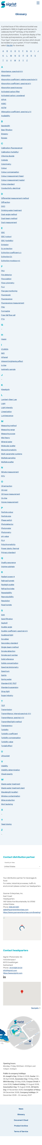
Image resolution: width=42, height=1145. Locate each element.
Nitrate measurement (10, 472)
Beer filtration (6, 130)
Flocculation (6, 279)
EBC (3, 233)
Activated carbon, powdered (13, 96)
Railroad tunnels (7, 581)
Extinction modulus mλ (10, 261)
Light (3, 404)
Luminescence (7, 416)
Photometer (6, 528)
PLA (3, 540)
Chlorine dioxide (7, 156)
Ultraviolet (5, 756)
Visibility (4, 766)
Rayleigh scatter (7, 585)
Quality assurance (8, 563)
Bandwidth (5, 126)
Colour (4, 168)
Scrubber (5, 639)
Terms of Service (21, 1131)
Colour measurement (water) (13, 180)
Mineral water (6, 442)
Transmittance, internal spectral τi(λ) (16, 714)
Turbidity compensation (11, 738)
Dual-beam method (9, 218)
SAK (3, 615)
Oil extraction (6, 486)
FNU (3, 307)
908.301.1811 (14, 907)
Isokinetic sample (8, 369)
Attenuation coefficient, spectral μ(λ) (16, 112)
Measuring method (9, 426)
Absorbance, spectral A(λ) (12, 71)
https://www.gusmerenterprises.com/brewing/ (22, 912)
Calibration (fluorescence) (11, 148)
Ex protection (6, 249)
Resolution (5, 601)
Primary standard (8, 553)
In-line (3, 365)
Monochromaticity (9, 450)
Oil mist (4, 490)
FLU (3, 287)
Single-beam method (10, 647)
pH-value (5, 536)
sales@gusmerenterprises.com (15, 910)
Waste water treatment (10, 784)
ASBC (3, 104)
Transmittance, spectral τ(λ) (12, 718)
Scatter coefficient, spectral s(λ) (14, 631)
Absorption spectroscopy (11, 88)
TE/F (3, 706)
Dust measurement (9, 223)
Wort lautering (7, 804)
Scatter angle (6, 627)
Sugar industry (7, 696)
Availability (5, 116)
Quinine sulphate (8, 567)
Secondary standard (9, 643)
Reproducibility (7, 597)
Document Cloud (21, 1120)
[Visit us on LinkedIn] (22, 977)
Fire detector (6, 275)
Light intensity (7, 408)
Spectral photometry (9, 667)
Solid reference (7, 659)
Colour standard (7, 184)
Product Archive (21, 1126)
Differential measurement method (15, 198)
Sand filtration (7, 619)
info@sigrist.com (10, 971)
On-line (4, 498)
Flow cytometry (7, 283)
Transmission (6, 710)
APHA (3, 100)
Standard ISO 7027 (8, 683)
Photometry (6, 532)
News (21, 1109)
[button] (22, 866)
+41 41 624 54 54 (15, 968)
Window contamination (10, 796)
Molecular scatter (8, 446)
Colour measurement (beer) (12, 176)
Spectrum (5, 671)
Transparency (6, 726)
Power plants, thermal (10, 549)
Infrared (4, 357)
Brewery (4, 134)
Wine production (8, 800)
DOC (3, 206)
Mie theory (5, 438)
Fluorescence (6, 299)
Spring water (6, 679)
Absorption (5, 76)
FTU (3, 319)
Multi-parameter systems (11, 454)
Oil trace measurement (10, 494)
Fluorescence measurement (12, 303)
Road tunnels (6, 605)
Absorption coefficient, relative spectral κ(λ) (19, 80)
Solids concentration (9, 663)
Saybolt (4, 623)
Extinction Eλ (6, 257)
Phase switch (6, 520)
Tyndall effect (6, 746)
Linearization (6, 412)
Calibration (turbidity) (10, 152)
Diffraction (5, 202)
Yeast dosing (6, 824)
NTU (3, 476)
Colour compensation (10, 172)
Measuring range (8, 430)
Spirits (3, 675)
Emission (4, 245)
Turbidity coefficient (9, 734)
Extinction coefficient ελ (11, 253)
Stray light (5, 691)
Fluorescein (6, 295)
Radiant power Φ (8, 577)
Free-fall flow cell (8, 315)
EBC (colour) (6, 237)
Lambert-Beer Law (9, 400)
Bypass (4, 138)
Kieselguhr (5, 389)
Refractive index (7, 589)
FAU (3, 271)
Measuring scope (8, 434)
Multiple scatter (7, 462)
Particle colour (7, 512)
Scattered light (7, 635)
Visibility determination (10, 770)
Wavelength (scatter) (9, 792)
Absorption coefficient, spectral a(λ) (16, 84)
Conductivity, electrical (10, 188)
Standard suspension (9, 687)
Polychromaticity (8, 544)
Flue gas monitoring (9, 291)
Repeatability (6, 593)
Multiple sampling (8, 458)
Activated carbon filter (10, 92)
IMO (3, 353)
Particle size (6, 516)
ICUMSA (4, 349)
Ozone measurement (9, 502)
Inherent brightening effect (12, 361)
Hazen (3, 339)
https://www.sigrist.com (12, 973)
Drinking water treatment (11, 210)
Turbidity (4, 730)
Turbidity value (7, 742)
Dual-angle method (9, 214)
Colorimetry (6, 164)
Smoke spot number (9, 655)
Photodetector (7, 524)
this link (10, 45)
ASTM (3, 108)
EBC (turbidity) (7, 241)
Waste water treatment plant (13, 788)
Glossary (21, 1114)
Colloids (4, 160)
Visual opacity (7, 774)
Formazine (5, 311)
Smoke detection (8, 651)
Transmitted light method (11, 722)
